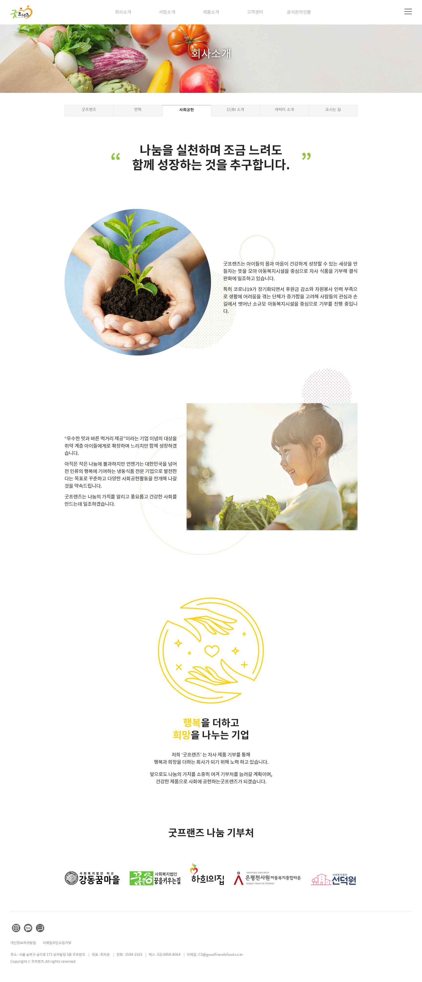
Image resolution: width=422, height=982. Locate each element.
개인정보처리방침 (23, 943)
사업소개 (167, 12)
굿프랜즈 (89, 109)
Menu (408, 11)
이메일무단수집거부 (57, 943)
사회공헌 (186, 109)
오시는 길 (333, 109)
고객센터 (255, 12)
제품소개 (211, 12)
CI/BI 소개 (235, 109)
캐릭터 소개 (284, 109)
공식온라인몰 (299, 12)
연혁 (137, 109)
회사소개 (123, 12)
